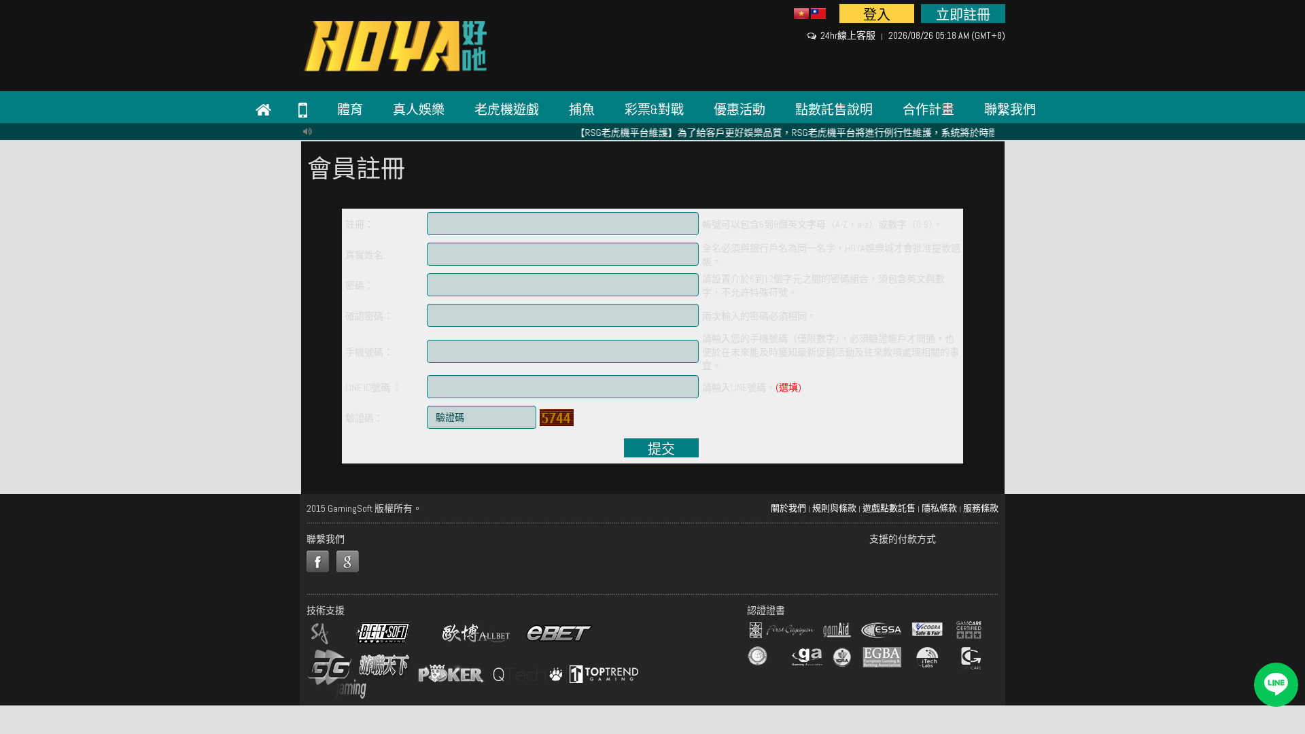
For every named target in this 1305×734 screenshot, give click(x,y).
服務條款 (980, 508)
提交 (661, 448)
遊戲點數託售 (889, 508)
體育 (350, 109)
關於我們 (788, 508)
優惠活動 (739, 109)
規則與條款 (834, 508)
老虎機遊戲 (506, 109)
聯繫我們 (1010, 109)
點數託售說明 (834, 109)
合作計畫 (928, 109)
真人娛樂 (419, 109)
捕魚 (582, 109)
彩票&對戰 (654, 109)
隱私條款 (939, 508)
